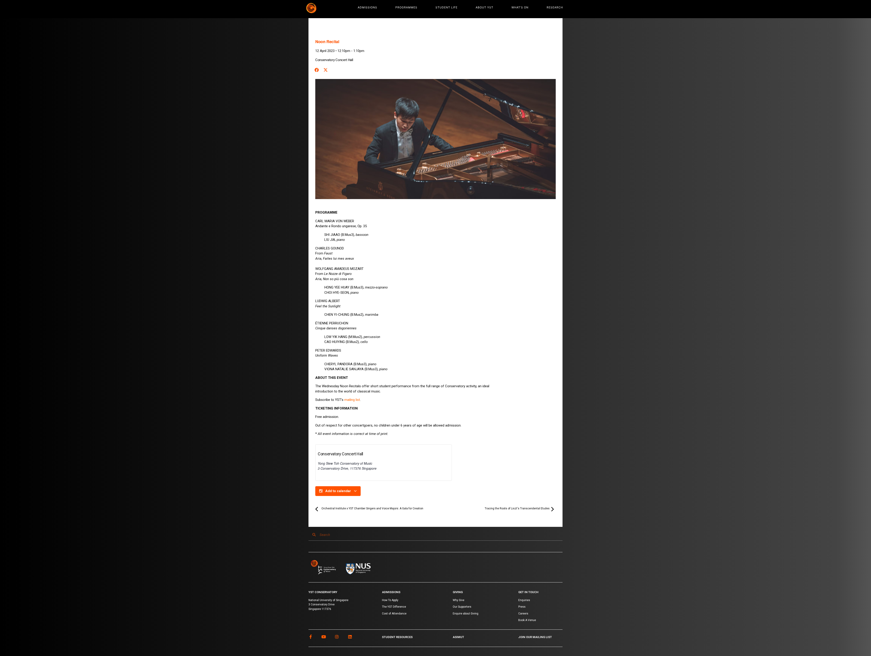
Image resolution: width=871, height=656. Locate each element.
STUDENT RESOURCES (397, 637)
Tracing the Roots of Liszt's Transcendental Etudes (517, 508)
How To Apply (390, 600)
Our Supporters (462, 606)
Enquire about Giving (465, 613)
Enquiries (524, 600)
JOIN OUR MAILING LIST (535, 637)
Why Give (458, 600)
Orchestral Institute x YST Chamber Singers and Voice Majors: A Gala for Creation (372, 508)
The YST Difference (394, 606)
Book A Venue (527, 620)
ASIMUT (458, 637)
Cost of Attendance (394, 613)
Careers (523, 613)
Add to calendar (338, 491)
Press (522, 606)
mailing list (352, 400)
